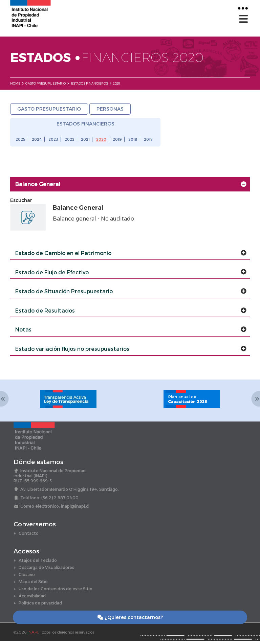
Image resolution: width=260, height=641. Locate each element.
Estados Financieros (90, 83)
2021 (85, 139)
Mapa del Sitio (33, 581)
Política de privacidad (40, 602)
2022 (69, 139)
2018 (132, 139)
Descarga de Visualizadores (46, 567)
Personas (110, 109)
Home (15, 83)
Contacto (29, 533)
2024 (37, 139)
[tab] (130, 184)
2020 (101, 139)
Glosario (27, 574)
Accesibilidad (32, 595)
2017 (148, 139)
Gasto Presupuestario (45, 83)
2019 (117, 139)
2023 (53, 139)
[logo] (30, 13)
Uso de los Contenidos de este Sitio (55, 588)
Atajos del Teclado (38, 560)
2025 (20, 139)
